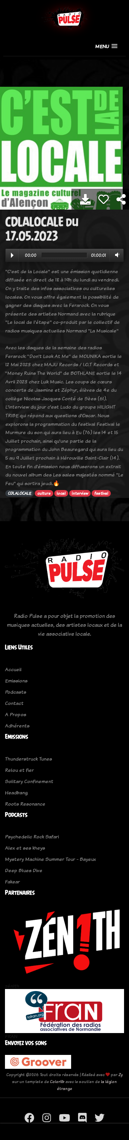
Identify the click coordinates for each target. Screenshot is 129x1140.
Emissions (16, 680)
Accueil (13, 669)
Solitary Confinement (29, 781)
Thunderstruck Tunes (28, 758)
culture (44, 493)
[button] (106, 46)
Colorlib (57, 1081)
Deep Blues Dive (23, 870)
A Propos (15, 714)
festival (101, 493)
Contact (14, 703)
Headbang (16, 792)
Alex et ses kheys (25, 847)
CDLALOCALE (19, 493)
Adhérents (17, 725)
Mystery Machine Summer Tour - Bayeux (50, 859)
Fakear (12, 881)
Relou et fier (19, 770)
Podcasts (15, 691)
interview (80, 493)
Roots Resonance (25, 803)
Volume (116, 255)
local (61, 493)
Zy (120, 1074)
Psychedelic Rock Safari (32, 836)
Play (12, 255)
